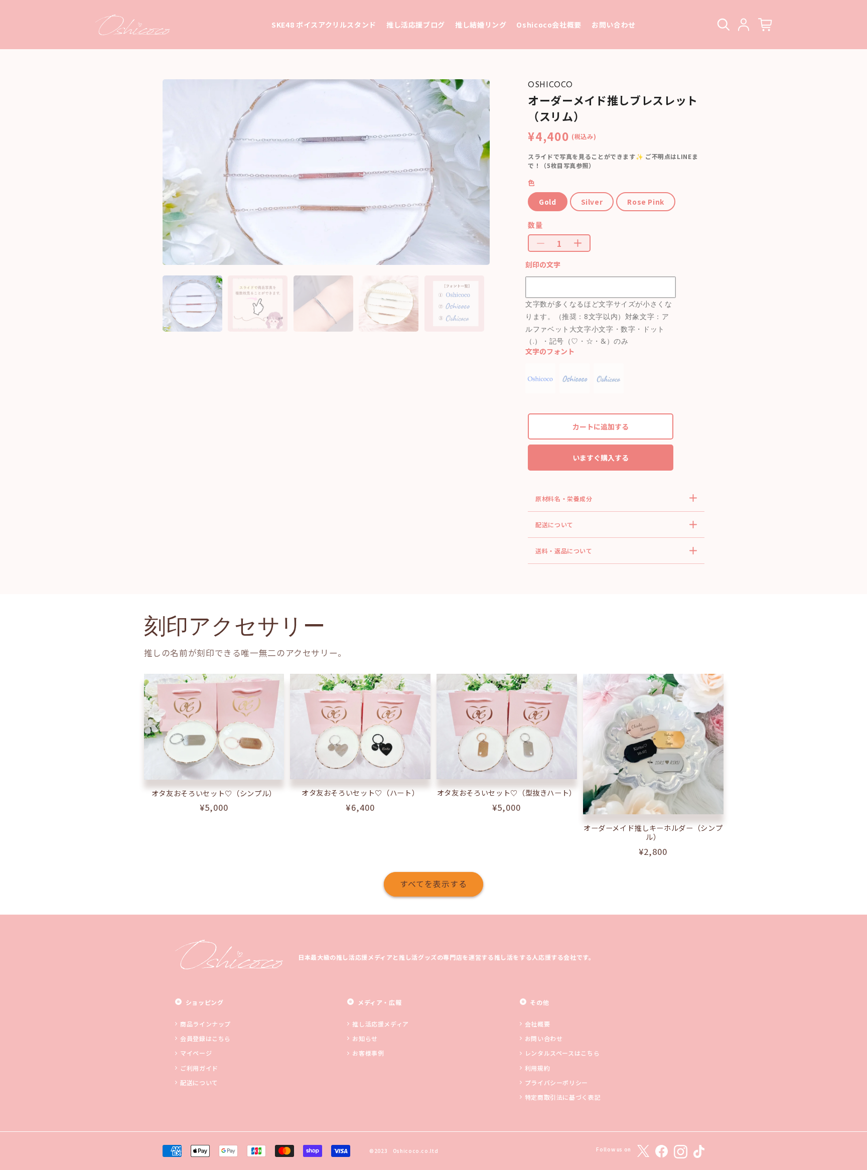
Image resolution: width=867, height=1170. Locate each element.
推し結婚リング (480, 25)
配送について (199, 1082)
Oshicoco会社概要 (549, 25)
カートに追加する (600, 426)
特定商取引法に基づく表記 (563, 1097)
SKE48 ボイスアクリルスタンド (323, 25)
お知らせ (365, 1038)
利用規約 (537, 1068)
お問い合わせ (614, 25)
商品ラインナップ (205, 1023)
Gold (547, 202)
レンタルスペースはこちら (562, 1053)
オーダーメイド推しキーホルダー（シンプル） (653, 832)
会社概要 (537, 1023)
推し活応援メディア (380, 1023)
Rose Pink (645, 202)
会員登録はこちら (205, 1038)
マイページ (196, 1053)
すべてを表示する (433, 884)
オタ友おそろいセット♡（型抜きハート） (507, 792)
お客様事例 (368, 1053)
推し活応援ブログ (415, 25)
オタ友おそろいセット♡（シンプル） (214, 793)
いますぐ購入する (600, 458)
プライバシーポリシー (556, 1082)
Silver (592, 202)
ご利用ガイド (199, 1068)
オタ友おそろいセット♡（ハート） (360, 792)
